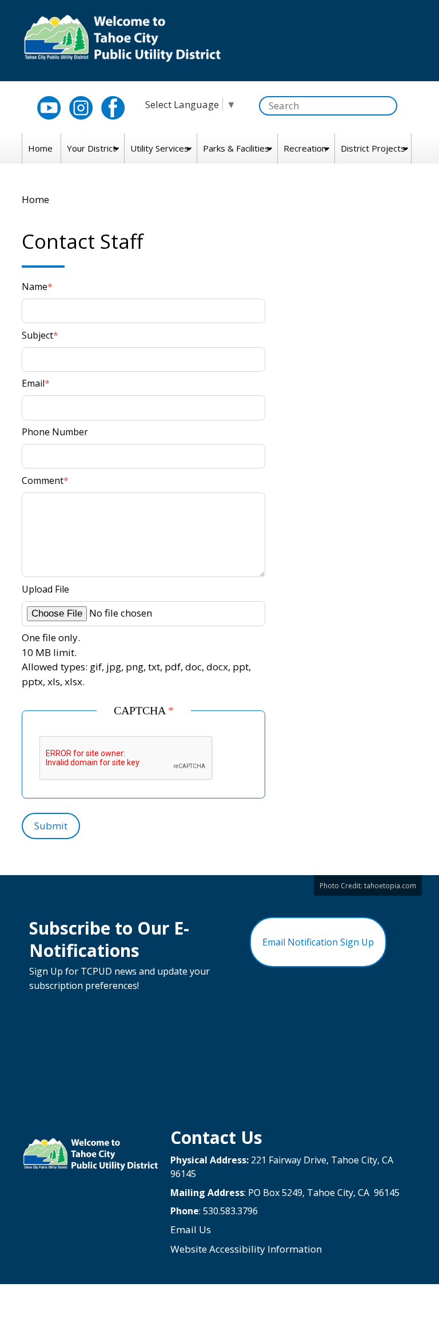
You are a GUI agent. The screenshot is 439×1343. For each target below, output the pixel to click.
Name (34, 286)
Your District (91, 148)
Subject (37, 335)
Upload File (45, 589)
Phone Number (55, 432)
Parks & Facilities (236, 148)
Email (33, 383)
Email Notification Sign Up (318, 942)
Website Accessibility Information (246, 1248)
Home (40, 148)
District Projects (373, 148)
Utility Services (159, 148)
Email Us (190, 1229)
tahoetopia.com (390, 885)
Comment (42, 480)
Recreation (305, 148)
